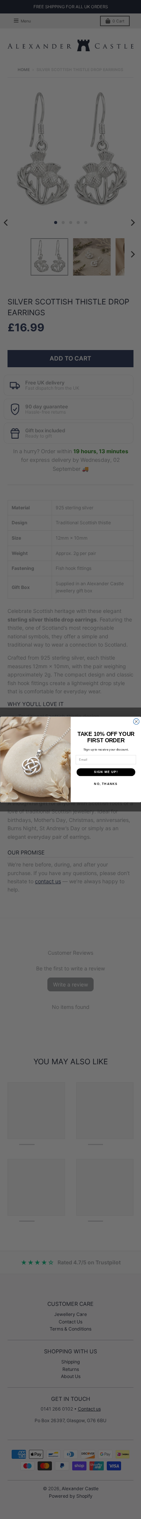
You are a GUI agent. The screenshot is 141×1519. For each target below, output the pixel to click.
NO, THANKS (106, 783)
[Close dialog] (136, 722)
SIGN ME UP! (106, 772)
